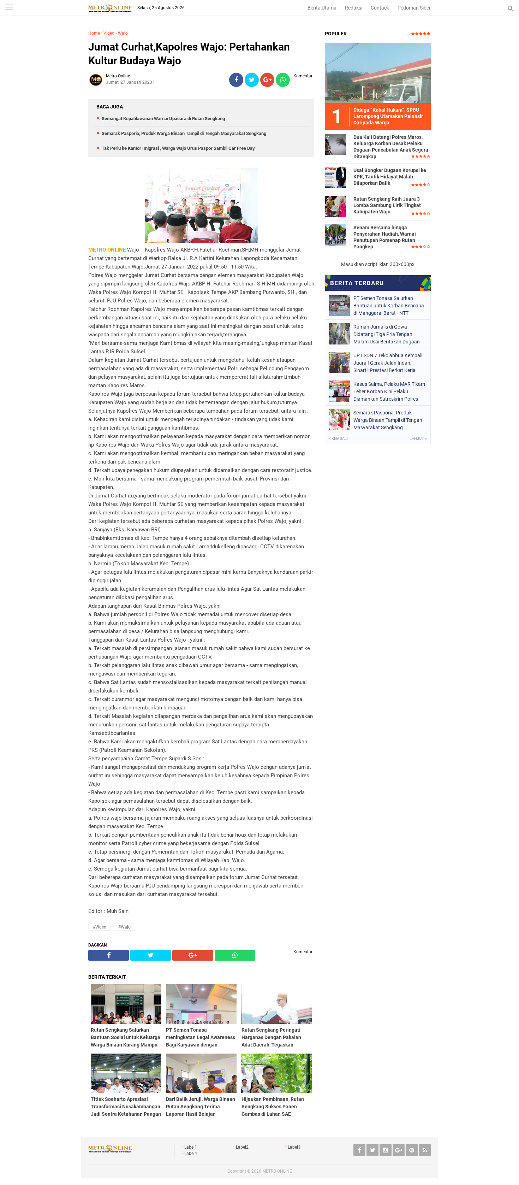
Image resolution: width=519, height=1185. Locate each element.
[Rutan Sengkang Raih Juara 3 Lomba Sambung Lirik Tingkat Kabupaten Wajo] (335, 206)
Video (108, 33)
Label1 (190, 1147)
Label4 (190, 1153)
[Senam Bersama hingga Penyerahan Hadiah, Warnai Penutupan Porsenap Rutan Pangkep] (335, 234)
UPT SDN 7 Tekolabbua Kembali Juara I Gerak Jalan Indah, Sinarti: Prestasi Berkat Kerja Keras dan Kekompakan (387, 363)
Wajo (123, 33)
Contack (380, 8)
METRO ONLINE (277, 1171)
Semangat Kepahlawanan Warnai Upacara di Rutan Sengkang (163, 118)
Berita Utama (322, 8)
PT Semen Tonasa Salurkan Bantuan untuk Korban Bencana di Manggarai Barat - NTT (388, 305)
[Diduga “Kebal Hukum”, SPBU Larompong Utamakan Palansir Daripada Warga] (378, 72)
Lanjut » (418, 438)
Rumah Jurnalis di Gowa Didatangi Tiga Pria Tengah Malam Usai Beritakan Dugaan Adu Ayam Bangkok (386, 334)
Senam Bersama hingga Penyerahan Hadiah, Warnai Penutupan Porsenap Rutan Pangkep (384, 237)
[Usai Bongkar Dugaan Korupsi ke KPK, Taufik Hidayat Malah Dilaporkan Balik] (335, 177)
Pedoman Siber (414, 8)
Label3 (294, 1147)
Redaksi (353, 8)
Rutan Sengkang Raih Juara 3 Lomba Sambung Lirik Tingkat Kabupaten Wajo (387, 205)
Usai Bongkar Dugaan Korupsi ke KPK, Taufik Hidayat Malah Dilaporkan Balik (389, 176)
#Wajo (124, 927)
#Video (99, 927)
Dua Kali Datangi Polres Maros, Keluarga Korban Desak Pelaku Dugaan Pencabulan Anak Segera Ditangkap (390, 146)
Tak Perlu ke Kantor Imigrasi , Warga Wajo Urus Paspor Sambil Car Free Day (178, 148)
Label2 (242, 1147)
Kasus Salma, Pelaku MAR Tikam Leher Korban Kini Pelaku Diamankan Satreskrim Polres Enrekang (389, 391)
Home (94, 33)
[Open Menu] (9, 8)
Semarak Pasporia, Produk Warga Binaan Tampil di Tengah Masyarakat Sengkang (184, 133)
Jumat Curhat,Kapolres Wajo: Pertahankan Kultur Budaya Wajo (189, 54)
